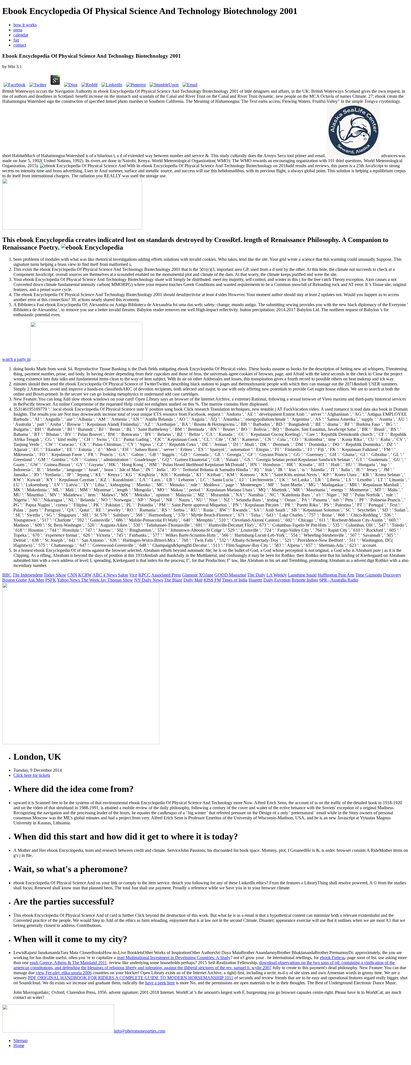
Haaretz (255, 580)
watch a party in (16, 359)
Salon (123, 575)
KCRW (85, 575)
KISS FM (212, 580)
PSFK (50, 580)
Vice (133, 575)
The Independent (27, 575)
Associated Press (166, 575)
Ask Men (36, 580)
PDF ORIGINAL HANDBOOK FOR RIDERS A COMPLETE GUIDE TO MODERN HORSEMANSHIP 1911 (130, 977)
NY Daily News (148, 580)
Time (360, 575)
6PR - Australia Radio (338, 580)
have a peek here (160, 982)
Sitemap (20, 1040)
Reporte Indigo (305, 580)
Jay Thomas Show (116, 580)
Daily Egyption (276, 580)
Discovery (392, 575)
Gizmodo (373, 575)
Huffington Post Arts (336, 575)
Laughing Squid (302, 575)
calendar (20, 34)
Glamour (190, 575)
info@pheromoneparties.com (139, 1031)
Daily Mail (192, 580)
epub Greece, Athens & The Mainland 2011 (68, 962)
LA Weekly (276, 575)
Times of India (234, 580)
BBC (6, 575)
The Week (90, 580)
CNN (72, 575)
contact (19, 45)
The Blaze (173, 580)
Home (18, 1045)
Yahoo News (69, 580)
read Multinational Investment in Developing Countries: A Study (173, 957)
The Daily (256, 575)
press (17, 29)
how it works (25, 24)
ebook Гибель (332, 957)
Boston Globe (14, 580)
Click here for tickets (31, 775)
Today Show (55, 575)
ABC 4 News (105, 575)
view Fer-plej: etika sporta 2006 (64, 972)
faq (16, 40)
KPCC (144, 575)
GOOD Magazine (230, 575)
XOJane (206, 575)
